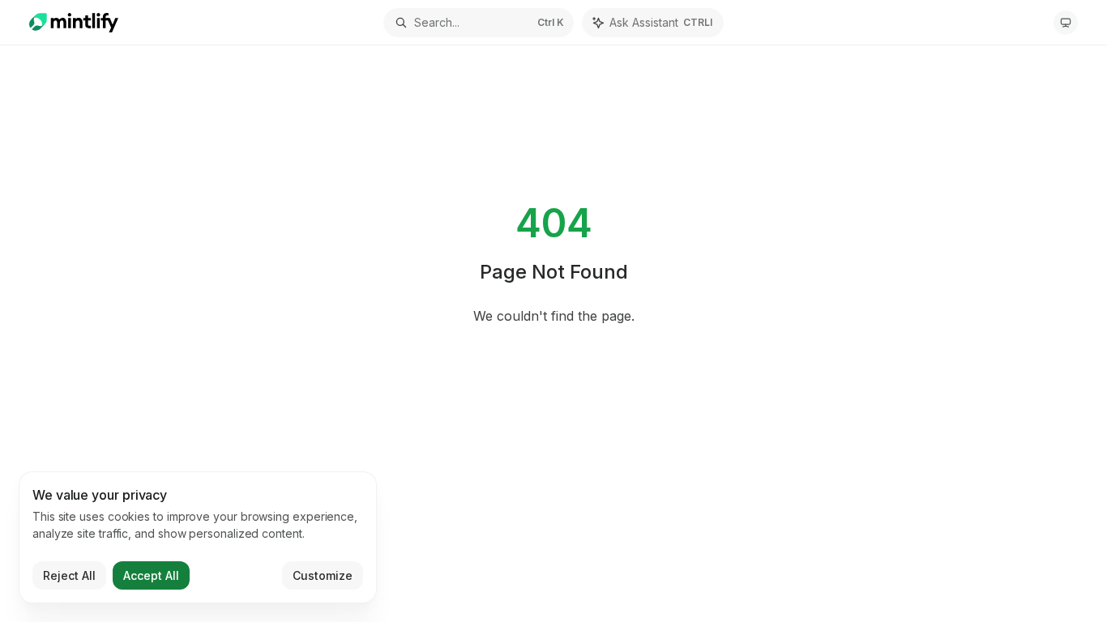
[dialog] (197, 537)
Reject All (69, 575)
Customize (323, 575)
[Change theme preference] (1066, 23)
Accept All (151, 575)
